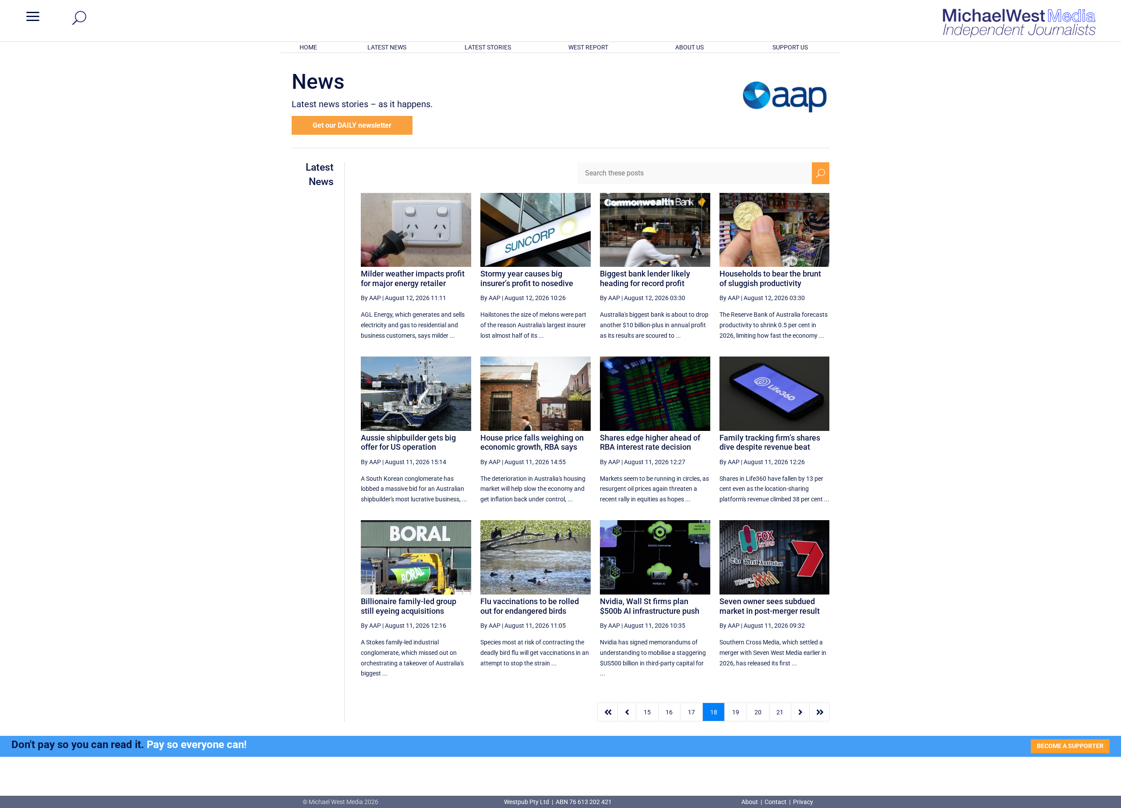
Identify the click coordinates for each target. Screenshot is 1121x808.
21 (779, 712)
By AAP (371, 297)
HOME (308, 47)
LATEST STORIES (488, 47)
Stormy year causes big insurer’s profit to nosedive (526, 278)
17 (691, 712)
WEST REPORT (588, 47)
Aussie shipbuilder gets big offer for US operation (408, 442)
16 (669, 712)
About (750, 801)
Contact (775, 801)
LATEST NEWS (386, 47)
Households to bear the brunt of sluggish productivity (770, 278)
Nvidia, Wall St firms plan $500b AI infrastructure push (649, 606)
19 (735, 712)
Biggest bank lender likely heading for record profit (645, 278)
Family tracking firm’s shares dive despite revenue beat (769, 442)
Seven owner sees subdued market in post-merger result (769, 606)
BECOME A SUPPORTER (1070, 745)
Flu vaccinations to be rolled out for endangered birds (529, 606)
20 (757, 712)
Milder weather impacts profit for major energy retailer (413, 278)
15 (647, 712)
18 (713, 712)
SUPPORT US (790, 47)
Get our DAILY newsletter (352, 125)
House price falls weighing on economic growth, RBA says (532, 442)
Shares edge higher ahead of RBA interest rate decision (650, 442)
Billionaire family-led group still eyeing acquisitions (408, 606)
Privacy (803, 801)
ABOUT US (689, 47)
